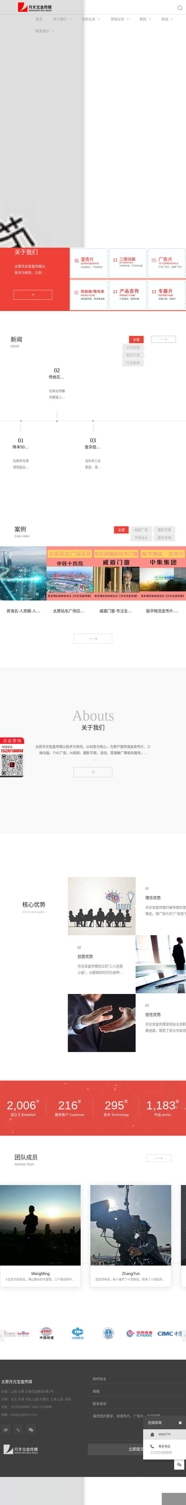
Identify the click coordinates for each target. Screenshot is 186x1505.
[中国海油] (139, 1333)
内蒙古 (44, 1399)
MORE (33, 295)
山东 (60, 1399)
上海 (53, 1399)
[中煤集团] (77, 1333)
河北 (28, 1399)
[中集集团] (170, 1333)
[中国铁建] (47, 1333)
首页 (39, 19)
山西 (35, 1399)
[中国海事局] (108, 1333)
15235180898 (161, 1452)
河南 (68, 1399)
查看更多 (93, 770)
